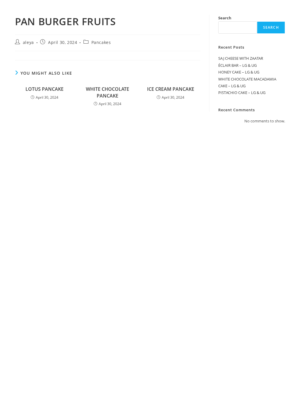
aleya (28, 42)
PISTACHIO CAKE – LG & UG (241, 92)
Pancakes (101, 42)
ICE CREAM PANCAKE (170, 89)
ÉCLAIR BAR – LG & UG (237, 65)
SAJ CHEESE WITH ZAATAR (240, 58)
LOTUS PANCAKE (44, 89)
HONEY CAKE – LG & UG (238, 72)
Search (224, 17)
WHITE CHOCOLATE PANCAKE (107, 92)
